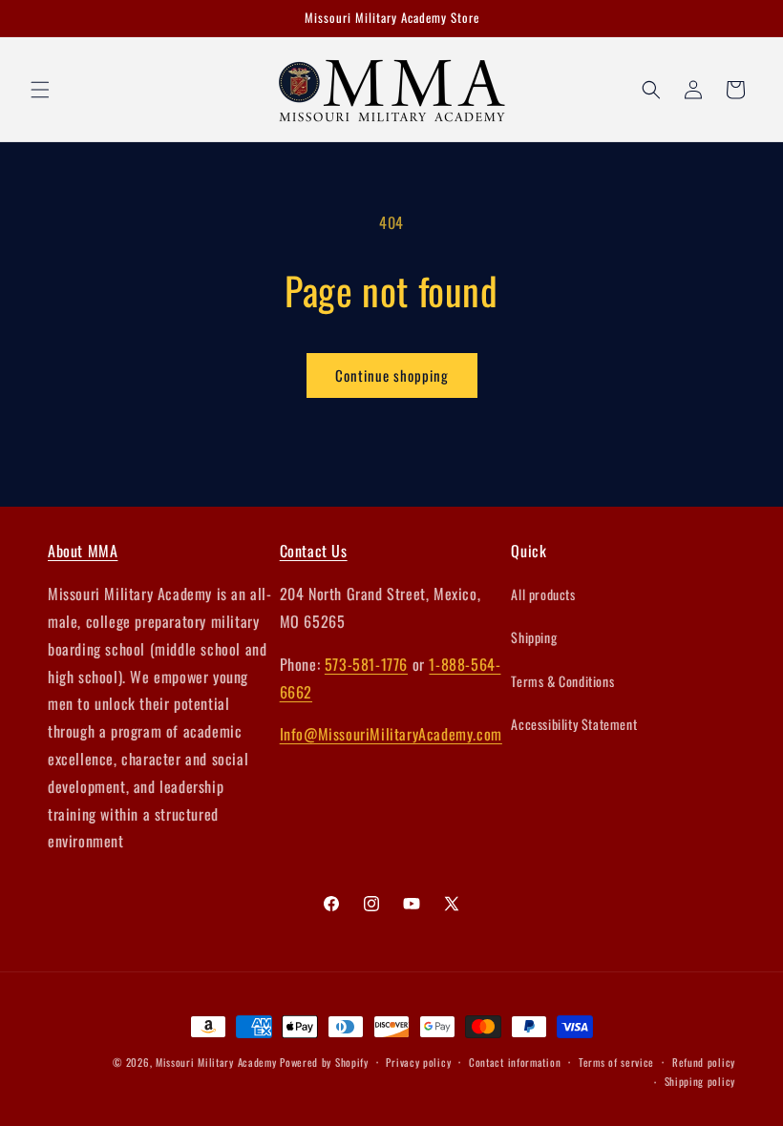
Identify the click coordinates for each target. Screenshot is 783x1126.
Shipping (534, 637)
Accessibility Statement (574, 724)
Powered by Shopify (324, 1062)
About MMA (82, 550)
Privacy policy (418, 1062)
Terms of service (616, 1062)
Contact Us (314, 550)
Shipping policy (700, 1081)
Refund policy (703, 1062)
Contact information (515, 1062)
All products (543, 594)
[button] (40, 90)
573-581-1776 (366, 664)
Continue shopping (392, 375)
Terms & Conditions (562, 681)
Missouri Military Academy (216, 1062)
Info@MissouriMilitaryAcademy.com (391, 733)
